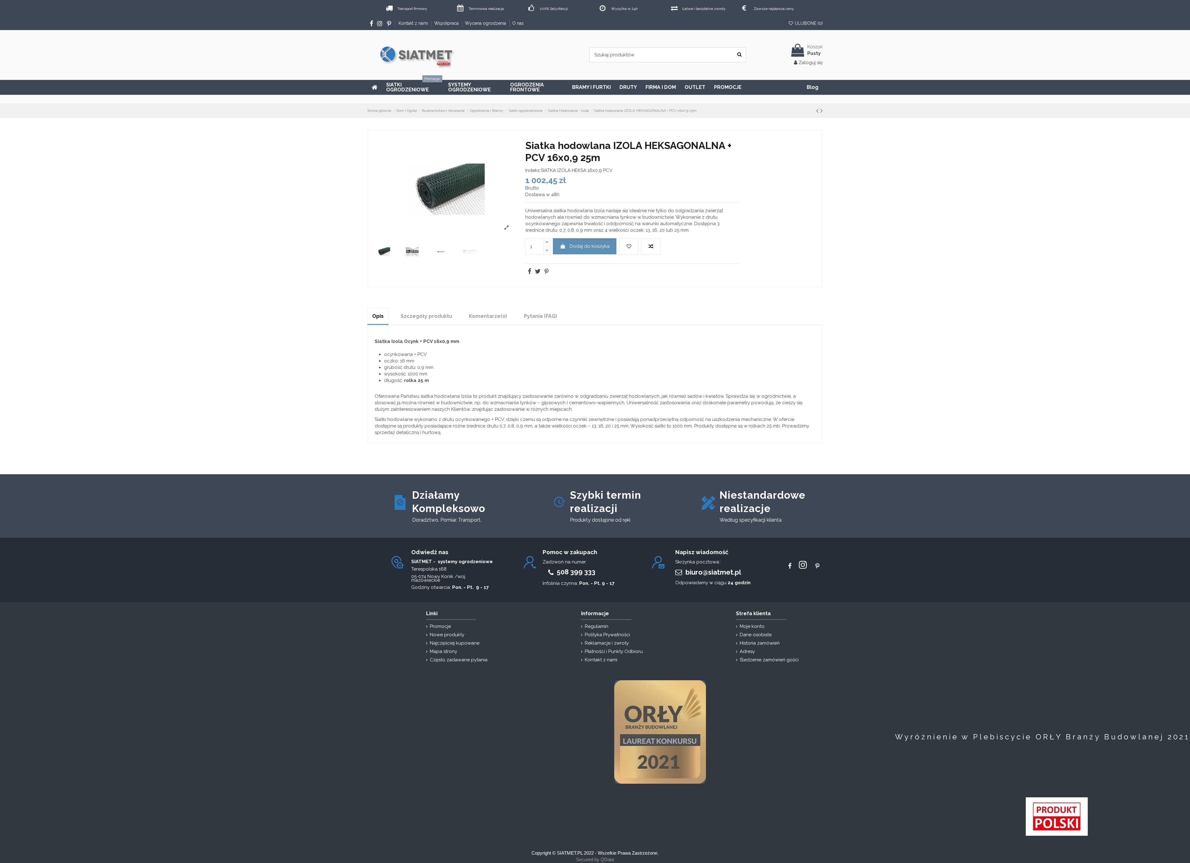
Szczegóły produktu (426, 316)
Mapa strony (443, 651)
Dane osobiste (756, 634)
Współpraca (447, 23)
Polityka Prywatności (607, 634)
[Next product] (821, 111)
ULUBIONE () (808, 23)
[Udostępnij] (529, 272)
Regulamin (596, 626)
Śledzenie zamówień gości (769, 660)
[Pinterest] (546, 272)
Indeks (532, 170)
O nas (518, 23)
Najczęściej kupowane (454, 643)
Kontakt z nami (414, 23)
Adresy (747, 651)
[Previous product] (817, 111)
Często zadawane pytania (458, 660)
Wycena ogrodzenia (486, 23)
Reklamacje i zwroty (607, 643)
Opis (378, 316)
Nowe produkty (447, 634)
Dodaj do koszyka (590, 246)
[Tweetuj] (537, 272)
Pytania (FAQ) (540, 316)
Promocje (440, 626)
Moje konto (752, 626)
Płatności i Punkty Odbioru (614, 651)
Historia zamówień (760, 643)
